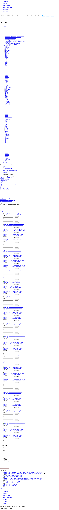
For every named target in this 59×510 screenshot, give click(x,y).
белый (5, 458)
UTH (6, 124)
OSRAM (6, 108)
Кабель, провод (8, 30)
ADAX (6, 48)
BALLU (6, 52)
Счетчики (7, 28)
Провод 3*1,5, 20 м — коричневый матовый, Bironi (13, 261)
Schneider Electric (8, 117)
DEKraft (6, 63)
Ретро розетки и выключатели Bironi (10, 170)
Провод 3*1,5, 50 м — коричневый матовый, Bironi (13, 297)
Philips (6, 109)
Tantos (6, 120)
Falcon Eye (7, 81)
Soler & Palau (7, 119)
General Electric (8, 87)
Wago (6, 127)
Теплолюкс (7, 154)
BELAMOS (7, 53)
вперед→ (5, 211)
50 (4, 450)
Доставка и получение (7, 7)
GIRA (6, 88)
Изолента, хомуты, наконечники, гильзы (13, 37)
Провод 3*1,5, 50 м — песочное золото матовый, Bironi (14, 302)
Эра (1, 186)
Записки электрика (6, 5)
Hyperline (7, 92)
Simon (6, 118)
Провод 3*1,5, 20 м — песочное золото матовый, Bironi (14, 266)
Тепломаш (7, 155)
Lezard (6, 99)
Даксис (6, 132)
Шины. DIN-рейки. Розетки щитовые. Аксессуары (15, 32)
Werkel (6, 129)
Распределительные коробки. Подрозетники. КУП (15, 41)
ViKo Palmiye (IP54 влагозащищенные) (8, 184)
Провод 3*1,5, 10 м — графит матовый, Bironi (12, 240)
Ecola (6, 70)
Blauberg (6, 55)
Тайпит (6, 153)
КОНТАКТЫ (5, 162)
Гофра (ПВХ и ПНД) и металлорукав (12, 43)
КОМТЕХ (7, 138)
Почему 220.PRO (6, 503)
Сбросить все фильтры (4, 468)
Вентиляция (2, 190)
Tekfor (6, 122)
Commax (6, 60)
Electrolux (7, 74)
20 (4, 449)
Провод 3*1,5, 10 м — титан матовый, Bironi (11, 245)
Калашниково (7, 135)
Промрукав (7, 148)
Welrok (6, 128)
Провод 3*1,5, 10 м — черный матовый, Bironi (12, 219)
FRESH (6, 85)
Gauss (6, 86)
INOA (6, 94)
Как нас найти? (6, 9)
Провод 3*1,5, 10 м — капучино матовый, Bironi (12, 235)
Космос (6, 140)
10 (4, 447)
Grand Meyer (7, 89)
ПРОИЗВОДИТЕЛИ (7, 45)
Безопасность (5, 11)
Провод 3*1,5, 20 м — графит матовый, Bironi (12, 393)
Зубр (6, 133)
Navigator (7, 105)
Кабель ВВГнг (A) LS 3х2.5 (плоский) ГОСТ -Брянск (13, 482)
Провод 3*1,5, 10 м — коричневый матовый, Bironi (13, 225)
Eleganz (6, 75)
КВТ (6, 136)
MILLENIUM (7, 102)
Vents (6, 125)
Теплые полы (7, 42)
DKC (6, 68)
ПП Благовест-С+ (8, 147)
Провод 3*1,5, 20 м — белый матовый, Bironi (12, 251)
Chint (6, 59)
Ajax (6, 49)
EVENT (6, 80)
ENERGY (7, 77)
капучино (6, 460)
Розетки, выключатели (9, 29)
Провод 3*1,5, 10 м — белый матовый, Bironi (12, 214)
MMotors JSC (7, 103)
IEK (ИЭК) (7, 93)
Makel (6, 100)
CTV (6, 61)
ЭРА (6, 160)
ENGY (6, 78)
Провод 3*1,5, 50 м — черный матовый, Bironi (12, 292)
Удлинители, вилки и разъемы (11, 44)
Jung (6, 97)
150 (4, 451)
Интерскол (7, 134)
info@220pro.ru (3, 16)
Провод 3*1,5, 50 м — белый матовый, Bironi (12, 287)
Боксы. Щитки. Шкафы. (10, 31)
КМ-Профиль (7, 137)
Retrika (6, 114)
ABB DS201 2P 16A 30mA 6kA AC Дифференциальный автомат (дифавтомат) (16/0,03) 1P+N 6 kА (22, 473)
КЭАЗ (6, 141)
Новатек (6, 146)
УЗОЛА (6, 156)
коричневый (6, 461)
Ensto (6, 79)
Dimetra (6, 67)
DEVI (6, 65)
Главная (4, 166)
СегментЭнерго (8, 152)
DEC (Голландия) (8, 62)
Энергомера (7, 159)
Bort (6, 56)
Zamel (6, 130)
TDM (6, 121)
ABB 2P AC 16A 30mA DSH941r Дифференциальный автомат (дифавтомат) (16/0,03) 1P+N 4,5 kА (22, 479)
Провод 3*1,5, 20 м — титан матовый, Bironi (11, 282)
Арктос (6, 131)
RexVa (6, 115)
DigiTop (6, 66)
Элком (6, 158)
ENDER (6, 76)
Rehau (6, 113)
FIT (5, 83)
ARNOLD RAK (8, 50)
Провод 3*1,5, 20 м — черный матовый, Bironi (12, 256)
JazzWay (6, 96)
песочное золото (7, 462)
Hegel (6, 91)
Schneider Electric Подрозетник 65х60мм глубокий (12, 476)
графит (5, 459)
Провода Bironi (6, 172)
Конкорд (6, 139)
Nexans (6, 106)
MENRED (7, 101)
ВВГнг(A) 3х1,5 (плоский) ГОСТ (9, 485)
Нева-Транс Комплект (9, 145)
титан (5, 463)
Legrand (6, 98)
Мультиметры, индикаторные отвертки (13, 40)
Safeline (6, 116)
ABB (6, 46)
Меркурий (7, 144)
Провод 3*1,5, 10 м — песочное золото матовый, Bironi (14, 230)
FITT (6, 84)
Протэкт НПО (8, 149)
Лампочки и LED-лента (9, 35)
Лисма (6, 142)
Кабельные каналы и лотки (10, 38)
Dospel (6, 69)
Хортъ (6, 157)
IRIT (6, 95)
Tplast (6, 123)
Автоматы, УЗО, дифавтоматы (11, 27)
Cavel (6, 58)
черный (5, 465)
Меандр (6, 143)
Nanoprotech (7, 104)
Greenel (6, 90)
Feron (6, 82)
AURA (6, 51)
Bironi (6, 54)
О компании (5, 1)
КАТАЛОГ (5, 26)
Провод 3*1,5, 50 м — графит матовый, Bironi (12, 313)
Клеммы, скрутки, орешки (10, 39)
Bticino (6, 57)
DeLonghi (7, 64)
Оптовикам (5, 3)
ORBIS (6, 107)
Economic (7, 71)
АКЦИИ (4, 161)
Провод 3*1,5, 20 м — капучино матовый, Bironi (12, 271)
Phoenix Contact (8, 110)
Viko (6, 126)
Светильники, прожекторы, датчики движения (14, 36)
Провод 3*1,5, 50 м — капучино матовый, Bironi (12, 308)
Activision (7, 47)
